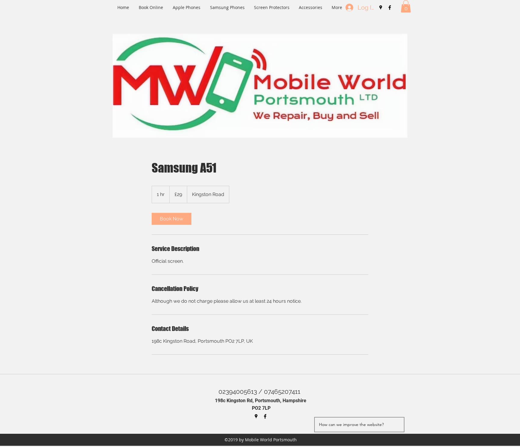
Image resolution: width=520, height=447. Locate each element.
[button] (406, 6)
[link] (171, 219)
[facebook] (390, 8)
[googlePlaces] (381, 8)
